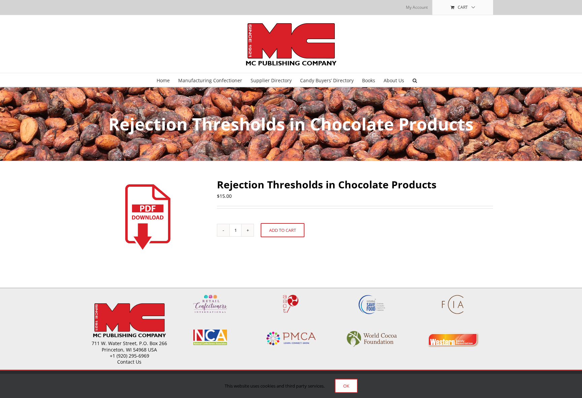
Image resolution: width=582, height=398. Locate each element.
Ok (346, 386)
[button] (415, 80)
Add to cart (282, 230)
